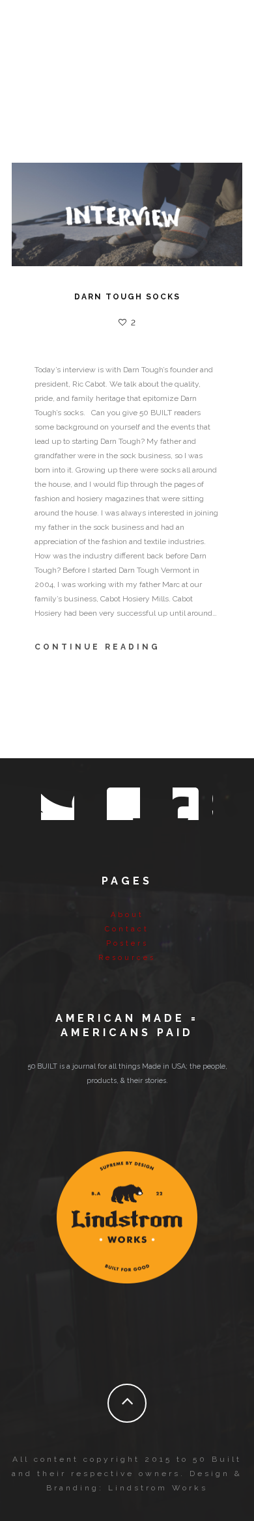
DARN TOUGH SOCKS (127, 296)
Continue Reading (97, 646)
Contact (127, 929)
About (127, 915)
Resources (127, 957)
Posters (127, 943)
